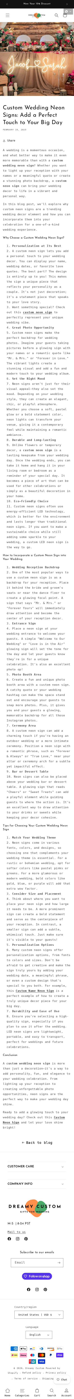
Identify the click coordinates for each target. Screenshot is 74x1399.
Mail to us (17, 1232)
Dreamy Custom (34, 1368)
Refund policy (31, 1373)
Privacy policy (56, 1373)
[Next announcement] (67, 4)
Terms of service (26, 1378)
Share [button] (11, 140)
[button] (7, 15)
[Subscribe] (59, 1262)
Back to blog (39, 1143)
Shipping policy (53, 1378)
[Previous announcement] (7, 4)
